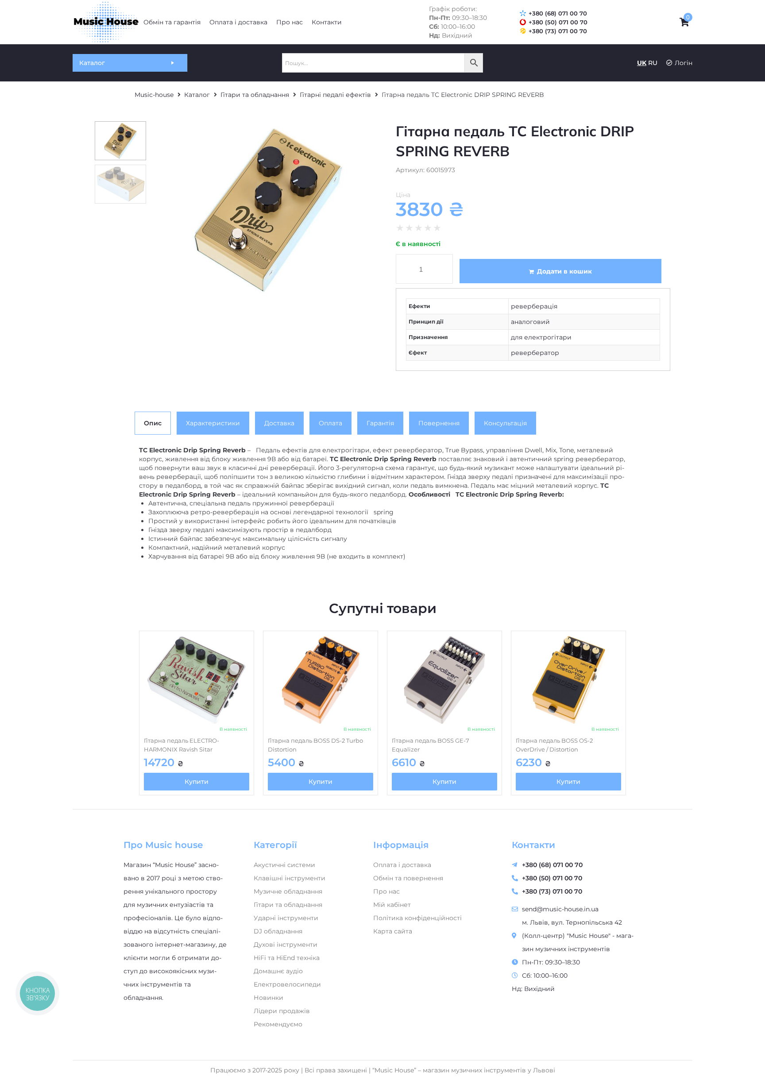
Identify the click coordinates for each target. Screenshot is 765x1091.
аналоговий (530, 322)
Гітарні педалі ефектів (335, 95)
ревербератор (535, 353)
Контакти (533, 845)
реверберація (534, 306)
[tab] (153, 423)
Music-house (154, 95)
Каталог (197, 95)
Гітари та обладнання (254, 95)
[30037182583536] (267, 209)
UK (641, 63)
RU (652, 63)
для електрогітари (541, 337)
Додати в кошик (564, 271)
